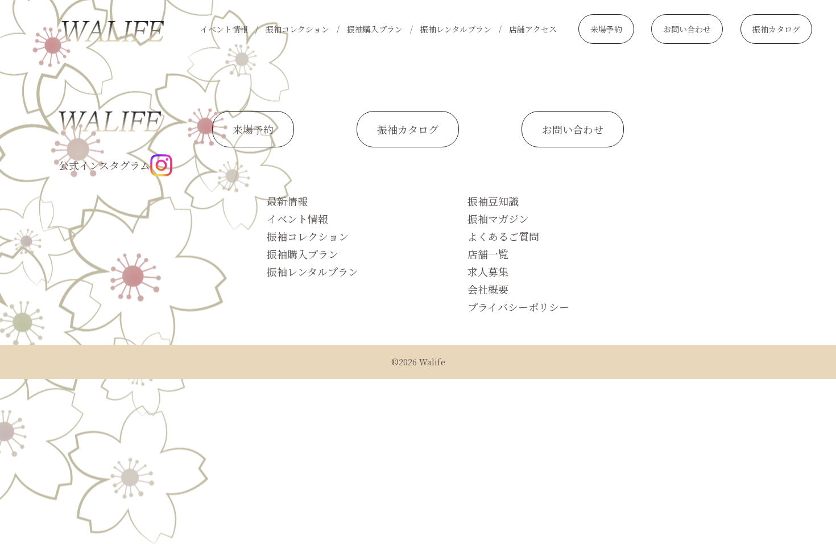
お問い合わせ (687, 29)
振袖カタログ (776, 29)
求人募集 (487, 271)
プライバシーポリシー (518, 306)
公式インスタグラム (104, 165)
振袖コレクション (297, 29)
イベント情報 (224, 29)
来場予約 (606, 29)
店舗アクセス (533, 29)
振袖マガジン (498, 218)
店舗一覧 (487, 253)
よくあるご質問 (503, 236)
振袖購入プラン (375, 29)
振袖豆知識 (493, 200)
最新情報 (287, 200)
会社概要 (487, 289)
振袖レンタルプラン (455, 29)
